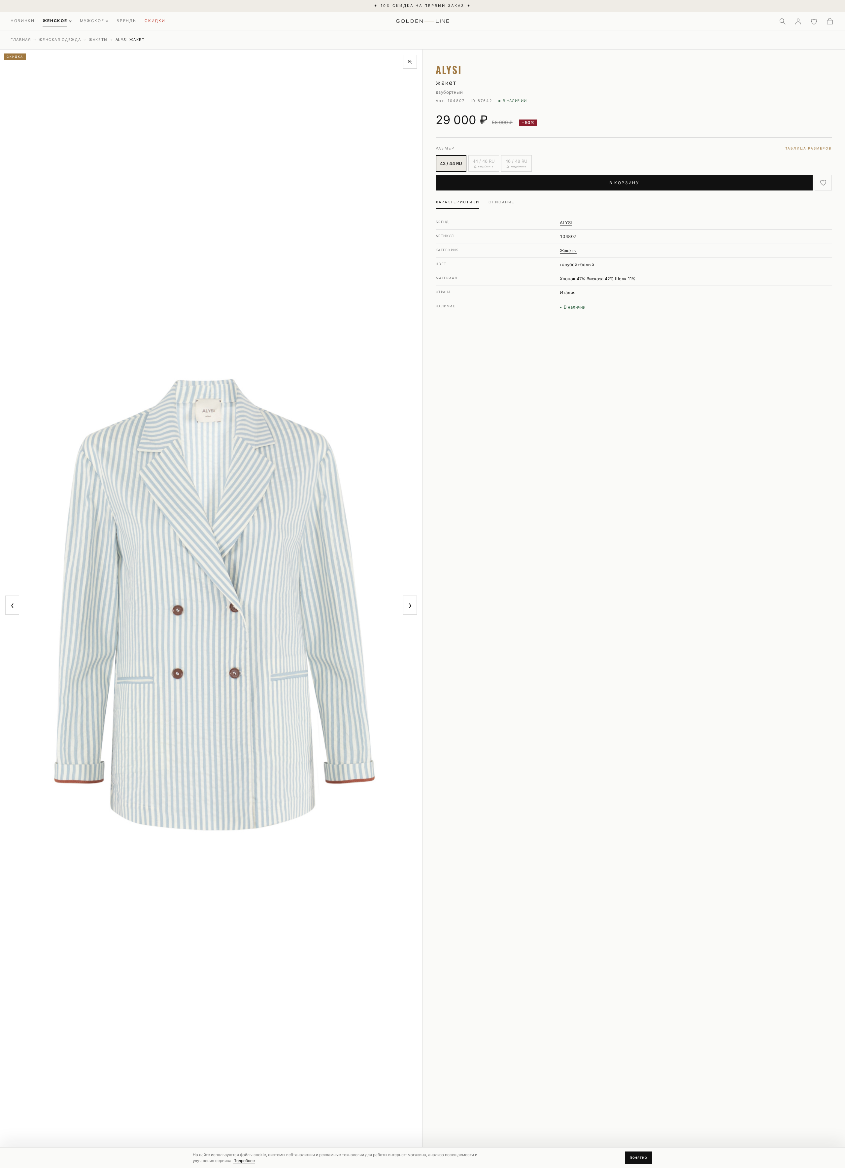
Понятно (638, 1157)
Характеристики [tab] (457, 202)
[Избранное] (814, 21)
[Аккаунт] (798, 21)
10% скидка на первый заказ (422, 5)
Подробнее (244, 1160)
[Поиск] (782, 21)
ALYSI (566, 222)
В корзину (624, 182)
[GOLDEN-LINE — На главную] (422, 20)
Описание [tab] (502, 202)
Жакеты (98, 39)
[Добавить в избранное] (823, 182)
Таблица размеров (808, 148)
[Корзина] (829, 21)
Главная (21, 39)
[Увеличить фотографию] (410, 62)
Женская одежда (60, 39)
